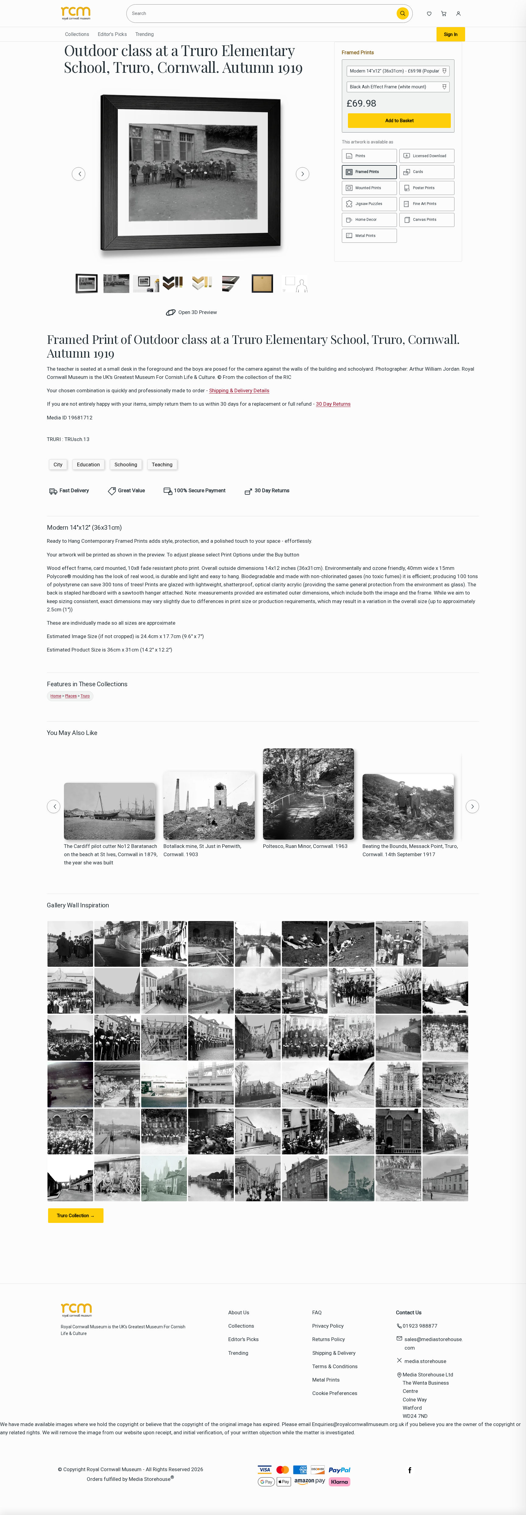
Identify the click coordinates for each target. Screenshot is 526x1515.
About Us (238, 1312)
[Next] (302, 174)
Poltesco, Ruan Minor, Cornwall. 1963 (305, 846)
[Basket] (444, 13)
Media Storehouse (149, 1479)
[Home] (89, 13)
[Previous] (78, 174)
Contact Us (409, 1312)
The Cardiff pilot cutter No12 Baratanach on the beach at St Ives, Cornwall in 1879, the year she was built (110, 854)
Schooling (125, 464)
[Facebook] (410, 1473)
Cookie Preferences (334, 1393)
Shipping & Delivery (334, 1353)
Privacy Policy (328, 1326)
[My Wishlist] (429, 13)
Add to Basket (399, 120)
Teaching (162, 464)
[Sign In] (458, 13)
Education (88, 464)
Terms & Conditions (335, 1366)
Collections (77, 34)
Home (56, 696)
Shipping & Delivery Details (239, 390)
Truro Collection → (76, 1215)
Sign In (451, 34)
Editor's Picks (112, 34)
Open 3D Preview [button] (197, 312)
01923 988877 (420, 1326)
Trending (144, 34)
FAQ (317, 1312)
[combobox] (262, 13)
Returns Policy (328, 1339)
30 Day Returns (333, 404)
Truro (85, 696)
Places (71, 696)
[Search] (403, 13)
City (58, 464)
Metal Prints (326, 1380)
